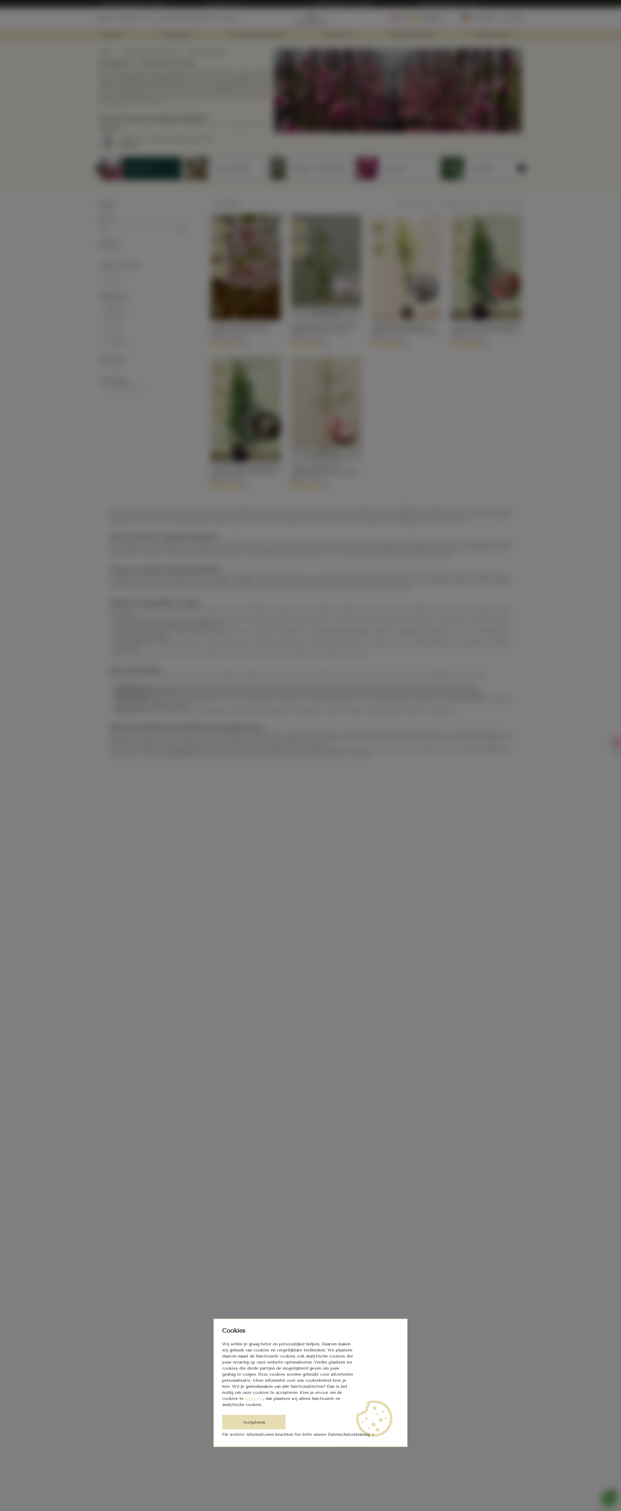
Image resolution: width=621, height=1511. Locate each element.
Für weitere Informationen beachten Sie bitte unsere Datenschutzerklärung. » (298, 1434)
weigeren (254, 1398)
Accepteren (254, 1422)
